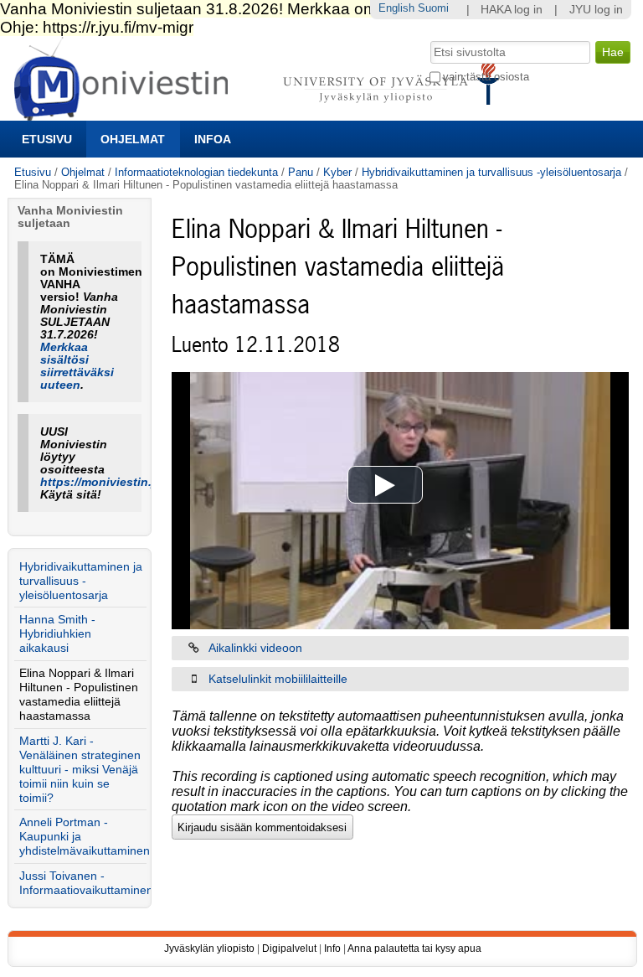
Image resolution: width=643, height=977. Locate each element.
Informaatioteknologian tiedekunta (196, 172)
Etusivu (47, 139)
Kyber (337, 172)
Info (332, 948)
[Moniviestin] (261, 113)
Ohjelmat (132, 139)
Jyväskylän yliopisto (209, 948)
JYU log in (596, 9)
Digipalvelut (289, 948)
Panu (300, 172)
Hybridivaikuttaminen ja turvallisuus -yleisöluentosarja (491, 172)
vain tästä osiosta (486, 76)
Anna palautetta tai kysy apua (414, 948)
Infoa (212, 139)
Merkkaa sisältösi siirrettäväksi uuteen (77, 366)
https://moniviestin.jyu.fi (110, 482)
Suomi (433, 8)
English (396, 8)
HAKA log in (512, 9)
